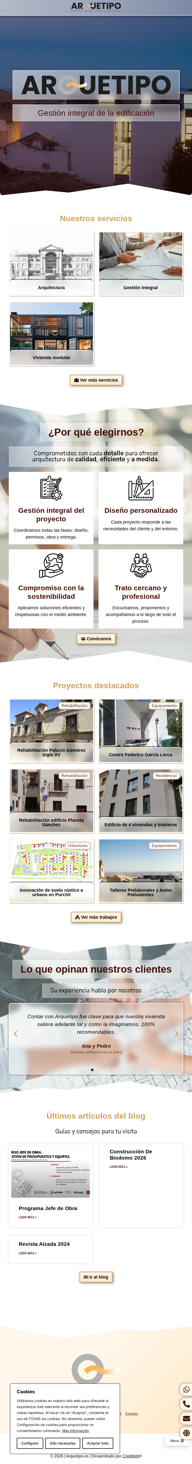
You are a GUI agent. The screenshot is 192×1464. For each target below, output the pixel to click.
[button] (15, 1033)
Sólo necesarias (63, 1443)
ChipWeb (130, 1456)
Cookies (131, 1414)
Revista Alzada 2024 (44, 1244)
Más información (75, 1431)
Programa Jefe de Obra (48, 1208)
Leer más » (28, 1217)
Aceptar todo (98, 1443)
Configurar (29, 1443)
